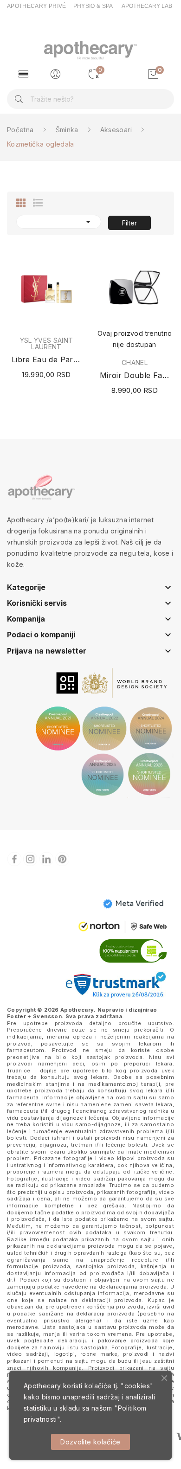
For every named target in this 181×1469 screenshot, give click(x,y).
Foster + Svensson (34, 1016)
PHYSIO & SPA (93, 6)
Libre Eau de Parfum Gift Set (46, 359)
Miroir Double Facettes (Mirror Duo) (134, 375)
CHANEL (135, 362)
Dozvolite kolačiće (90, 1442)
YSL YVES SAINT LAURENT (46, 343)
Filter (129, 223)
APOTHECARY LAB (147, 6)
